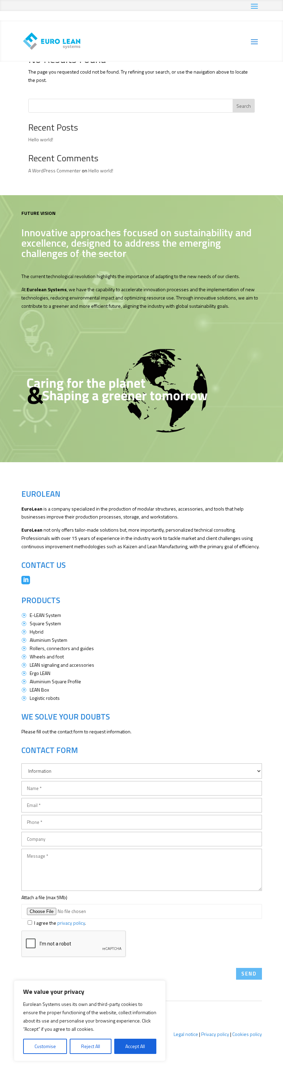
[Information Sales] (141, 770)
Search (243, 106)
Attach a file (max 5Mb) (44, 897)
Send (249, 974)
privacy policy (71, 922)
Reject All (90, 1046)
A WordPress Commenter (54, 170)
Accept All (135, 1046)
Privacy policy (215, 1034)
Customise (45, 1046)
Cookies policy (247, 1034)
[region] (90, 1020)
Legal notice (186, 1034)
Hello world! (40, 139)
